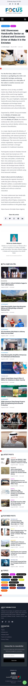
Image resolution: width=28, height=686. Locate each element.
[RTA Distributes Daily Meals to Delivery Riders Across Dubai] (14, 321)
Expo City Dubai (6, 577)
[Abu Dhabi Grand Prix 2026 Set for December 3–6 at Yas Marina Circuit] (6, 503)
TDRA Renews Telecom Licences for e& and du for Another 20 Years (18, 543)
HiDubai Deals (5, 634)
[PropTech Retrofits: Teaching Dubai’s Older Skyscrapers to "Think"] (6, 523)
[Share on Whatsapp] (14, 218)
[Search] (25, 19)
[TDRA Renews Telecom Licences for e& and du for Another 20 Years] (6, 544)
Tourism (4, 590)
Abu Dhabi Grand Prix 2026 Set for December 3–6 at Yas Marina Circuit (18, 503)
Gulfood (14, 579)
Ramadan (12, 585)
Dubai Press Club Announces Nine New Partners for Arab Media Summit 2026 (18, 493)
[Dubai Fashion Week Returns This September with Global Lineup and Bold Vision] (14, 421)
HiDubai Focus (12, 681)
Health (13, 528)
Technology (4, 376)
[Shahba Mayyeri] (14, 241)
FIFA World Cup (17, 577)
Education (4, 280)
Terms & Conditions (6, 637)
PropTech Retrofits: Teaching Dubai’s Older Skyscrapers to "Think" (17, 522)
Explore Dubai (21, 574)
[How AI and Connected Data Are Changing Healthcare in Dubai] (6, 563)
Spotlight (5, 587)
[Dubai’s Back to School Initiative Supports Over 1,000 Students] (14, 273)
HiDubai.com (4, 632)
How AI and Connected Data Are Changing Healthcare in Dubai (18, 563)
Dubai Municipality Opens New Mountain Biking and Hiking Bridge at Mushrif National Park (13, 308)
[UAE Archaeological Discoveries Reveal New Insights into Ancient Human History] (6, 472)
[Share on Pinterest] (18, 218)
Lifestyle (13, 457)
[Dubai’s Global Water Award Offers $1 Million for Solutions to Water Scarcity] (14, 368)
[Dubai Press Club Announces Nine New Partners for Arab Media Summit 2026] (6, 493)
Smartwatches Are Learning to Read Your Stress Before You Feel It (19, 553)
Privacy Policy (5, 639)
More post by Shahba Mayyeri (13, 255)
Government (5, 26)
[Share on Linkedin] (22, 218)
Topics (3, 629)
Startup (12, 587)
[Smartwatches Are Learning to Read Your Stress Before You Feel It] (6, 553)
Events (13, 26)
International (14, 582)
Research (13, 467)
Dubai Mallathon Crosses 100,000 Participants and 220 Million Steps (19, 482)
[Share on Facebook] (6, 218)
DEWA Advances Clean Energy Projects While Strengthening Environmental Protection (13, 403)
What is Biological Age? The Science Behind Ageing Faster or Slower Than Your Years (18, 533)
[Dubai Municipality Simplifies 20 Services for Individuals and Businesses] (14, 344)
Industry (13, 540)
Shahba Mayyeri (5, 46)
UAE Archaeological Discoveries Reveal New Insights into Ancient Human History (18, 472)
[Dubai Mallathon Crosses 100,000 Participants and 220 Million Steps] (6, 482)
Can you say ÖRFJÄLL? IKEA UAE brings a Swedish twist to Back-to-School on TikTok (19, 461)
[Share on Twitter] (10, 218)
